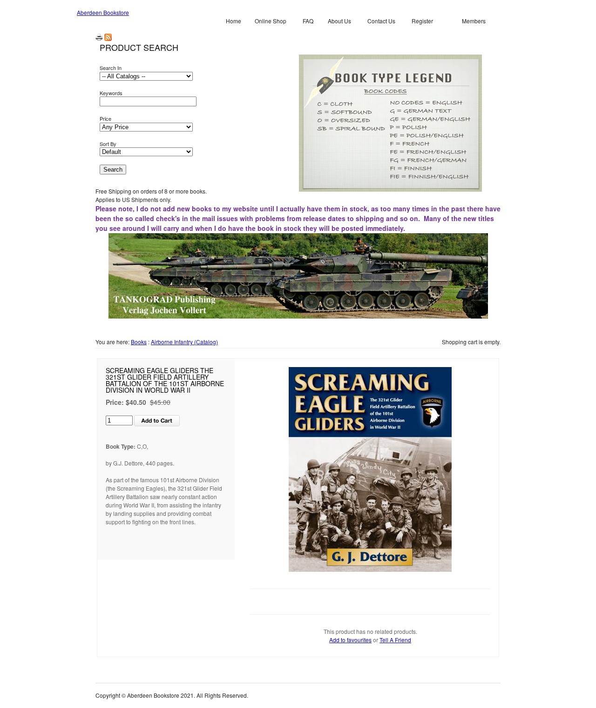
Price (105, 118)
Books (139, 342)
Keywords (111, 93)
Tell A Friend (395, 640)
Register (422, 21)
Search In (111, 67)
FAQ (308, 21)
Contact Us (381, 21)
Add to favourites (350, 640)
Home (233, 21)
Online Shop (270, 21)
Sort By (108, 143)
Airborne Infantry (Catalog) (184, 342)
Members (474, 21)
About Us (339, 21)
